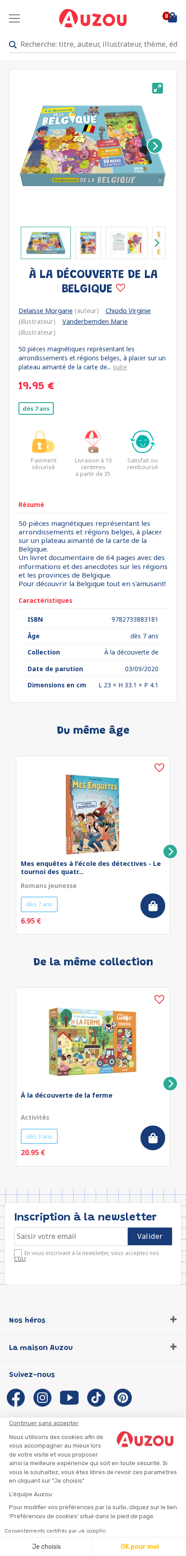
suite (120, 367)
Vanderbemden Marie (95, 321)
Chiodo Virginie (128, 310)
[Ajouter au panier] (152, 905)
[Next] (155, 146)
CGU (20, 1259)
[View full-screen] (157, 88)
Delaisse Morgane (46, 310)
